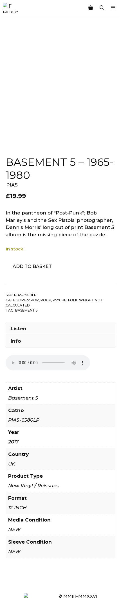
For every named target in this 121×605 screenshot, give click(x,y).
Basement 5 (26, 310)
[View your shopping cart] (90, 8)
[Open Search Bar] (101, 8)
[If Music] (10, 8)
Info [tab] (16, 341)
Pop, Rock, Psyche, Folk (54, 300)
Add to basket (32, 266)
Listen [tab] (18, 328)
